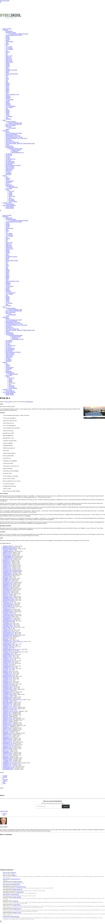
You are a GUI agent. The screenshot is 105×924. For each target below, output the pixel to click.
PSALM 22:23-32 (7, 569)
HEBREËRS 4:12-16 (8, 738)
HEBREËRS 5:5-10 (7, 584)
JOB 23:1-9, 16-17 (7, 735)
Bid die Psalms (9, 31)
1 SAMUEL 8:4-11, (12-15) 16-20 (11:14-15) (13, 641)
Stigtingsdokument (10, 186)
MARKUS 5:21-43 (7, 657)
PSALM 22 (5, 595)
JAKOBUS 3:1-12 (7, 713)
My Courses (11, 199)
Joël (7, 76)
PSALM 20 (5, 648)
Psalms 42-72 (9, 58)
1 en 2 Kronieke (9, 49)
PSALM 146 (6, 751)
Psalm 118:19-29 (15, 894)
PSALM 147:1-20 (7, 555)
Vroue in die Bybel (10, 168)
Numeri (7, 40)
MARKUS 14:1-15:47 (8, 593)
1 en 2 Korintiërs (9, 99)
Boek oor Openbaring (11, 125)
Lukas (7, 93)
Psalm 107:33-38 (17, 908)
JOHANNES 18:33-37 (8, 769)
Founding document (13, 187)
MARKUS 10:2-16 (7, 729)
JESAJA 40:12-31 (7, 553)
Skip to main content (4, 0)
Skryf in (7, 179)
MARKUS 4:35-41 (7, 655)
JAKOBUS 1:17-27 (7, 706)
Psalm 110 (15, 901)
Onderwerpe (5, 130)
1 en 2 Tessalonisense (10, 106)
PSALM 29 (5, 639)
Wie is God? (8, 126)
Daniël (7, 72)
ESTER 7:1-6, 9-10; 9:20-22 (9, 725)
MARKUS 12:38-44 (7, 759)
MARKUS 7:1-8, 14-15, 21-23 (10, 707)
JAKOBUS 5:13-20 (7, 724)
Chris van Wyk (8, 401)
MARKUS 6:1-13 (7, 662)
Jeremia (7, 68)
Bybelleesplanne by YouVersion (13, 135)
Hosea (7, 75)
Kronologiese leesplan (11, 32)
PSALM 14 (5, 680)
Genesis (7, 36)
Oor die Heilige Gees (10, 159)
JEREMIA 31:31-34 (7, 586)
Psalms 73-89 (9, 59)
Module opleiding (10, 208)
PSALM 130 (6, 659)
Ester (7, 53)
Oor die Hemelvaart (10, 162)
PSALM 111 (6, 695)
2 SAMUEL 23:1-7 (7, 765)
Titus (7, 108)
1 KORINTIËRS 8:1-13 (8, 551)
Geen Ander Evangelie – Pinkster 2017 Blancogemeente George (20, 143)
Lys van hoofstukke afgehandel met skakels (18, 33)
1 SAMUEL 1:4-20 (7, 760)
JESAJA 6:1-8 (6, 637)
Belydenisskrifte (12, 128)
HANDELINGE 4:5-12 (8, 611)
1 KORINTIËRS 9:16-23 (8, 556)
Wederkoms (8, 174)
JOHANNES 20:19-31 (8, 604)
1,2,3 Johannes (9, 116)
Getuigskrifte (9, 182)
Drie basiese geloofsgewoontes (15, 148)
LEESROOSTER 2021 (8, 546)
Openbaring (8, 119)
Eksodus (8, 37)
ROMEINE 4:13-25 (7, 571)
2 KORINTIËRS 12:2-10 (8, 666)
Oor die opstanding (10, 161)
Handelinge (8, 97)
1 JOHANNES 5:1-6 (7, 623)
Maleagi (7, 89)
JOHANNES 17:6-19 (8, 626)
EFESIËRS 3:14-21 (7, 677)
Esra (7, 50)
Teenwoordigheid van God (17, 152)
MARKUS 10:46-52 (7, 748)
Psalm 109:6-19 (16, 904)
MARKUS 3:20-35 (7, 645)
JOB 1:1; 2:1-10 (6, 730)
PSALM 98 (5, 622)
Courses (7, 189)
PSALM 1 (5, 628)
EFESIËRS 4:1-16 (7, 682)
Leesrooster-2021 (29, 401)
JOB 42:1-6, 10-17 (7, 746)
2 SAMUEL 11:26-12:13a (9, 684)
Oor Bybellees (9, 155)
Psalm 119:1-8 (20, 892)
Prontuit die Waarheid (11, 121)
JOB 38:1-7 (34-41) (7, 740)
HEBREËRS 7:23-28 (8, 747)
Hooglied (8, 66)
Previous (5, 813)
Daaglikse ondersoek (16, 150)
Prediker (8, 64)
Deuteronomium (9, 41)
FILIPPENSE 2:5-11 (7, 590)
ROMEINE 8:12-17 (7, 640)
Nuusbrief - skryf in (7, 202)
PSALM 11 (5, 550)
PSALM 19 (5, 577)
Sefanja (7, 85)
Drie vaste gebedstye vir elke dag (13, 165)
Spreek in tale (9, 170)
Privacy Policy (9, 188)
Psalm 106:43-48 (15, 916)
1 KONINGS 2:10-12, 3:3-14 (9, 694)
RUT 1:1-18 (5, 749)
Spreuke (7, 63)
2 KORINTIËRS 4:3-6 (8, 557)
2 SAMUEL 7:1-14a (7, 673)
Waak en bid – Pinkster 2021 (12, 142)
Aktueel (7, 144)
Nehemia (8, 51)
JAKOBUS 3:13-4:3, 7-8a (9, 719)
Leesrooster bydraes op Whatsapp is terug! (12, 570)
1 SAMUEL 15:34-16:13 (8, 646)
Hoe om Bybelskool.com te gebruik (14, 35)
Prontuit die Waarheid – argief (15, 122)
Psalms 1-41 (8, 57)
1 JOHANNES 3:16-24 (8, 614)
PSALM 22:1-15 (6, 737)
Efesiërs (7, 102)
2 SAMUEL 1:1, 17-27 (8, 658)
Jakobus (7, 112)
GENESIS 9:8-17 (7, 562)
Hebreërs (8, 111)
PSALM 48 (5, 664)
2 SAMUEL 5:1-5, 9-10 (8, 663)
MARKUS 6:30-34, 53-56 (9, 676)
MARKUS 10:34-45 (7, 739)
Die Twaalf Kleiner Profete (12, 73)
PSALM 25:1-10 (6, 564)
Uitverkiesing (9, 173)
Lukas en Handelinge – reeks (12, 94)
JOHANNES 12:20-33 (8, 588)
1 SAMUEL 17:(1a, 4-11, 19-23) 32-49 (12, 651)
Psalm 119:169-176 (15, 879)
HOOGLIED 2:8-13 (7, 703)
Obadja (7, 79)
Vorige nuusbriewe (10, 204)
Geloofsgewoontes (10, 147)
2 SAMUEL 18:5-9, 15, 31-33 (10, 689)
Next (4, 815)
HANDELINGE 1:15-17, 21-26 (10, 627)
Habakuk (8, 84)
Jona (7, 80)
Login (10, 197)
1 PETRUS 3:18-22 (7, 565)
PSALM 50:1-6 (6, 560)
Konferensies (9, 184)
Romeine (8, 98)
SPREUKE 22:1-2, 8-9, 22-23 (10, 708)
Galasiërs (8, 100)
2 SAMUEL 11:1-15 (7, 679)
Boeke (4, 120)
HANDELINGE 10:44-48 (9, 620)
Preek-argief (8, 139)
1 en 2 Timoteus (9, 107)
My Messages (12, 200)
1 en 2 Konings (9, 48)
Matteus (7, 90)
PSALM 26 (5, 731)
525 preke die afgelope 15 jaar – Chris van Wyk (16, 138)
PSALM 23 (5, 613)
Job (6, 54)
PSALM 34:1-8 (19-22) (8, 744)
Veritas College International (9, 205)
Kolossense (8, 104)
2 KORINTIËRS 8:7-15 (8, 660)
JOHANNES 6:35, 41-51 (8, 691)
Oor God (8, 156)
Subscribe (8, 178)
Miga (7, 81)
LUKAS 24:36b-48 (7, 605)
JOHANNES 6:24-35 (8, 686)
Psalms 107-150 (9, 62)
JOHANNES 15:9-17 (8, 624)
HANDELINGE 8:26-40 (8, 615)
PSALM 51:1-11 (6, 587)
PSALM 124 (6, 726)
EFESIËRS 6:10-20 (7, 698)
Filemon (7, 110)
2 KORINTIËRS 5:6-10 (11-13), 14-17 (12, 649)
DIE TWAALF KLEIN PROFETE (14, 124)
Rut (6, 45)
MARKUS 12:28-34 (7, 753)
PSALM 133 (6, 601)
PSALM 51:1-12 (6, 685)
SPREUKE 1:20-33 (7, 715)
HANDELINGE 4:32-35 (8, 600)
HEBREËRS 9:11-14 (8, 752)
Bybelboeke (5, 30)
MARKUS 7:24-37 (7, 712)
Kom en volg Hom (7, 28)
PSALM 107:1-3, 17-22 (8, 582)
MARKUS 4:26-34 (7, 650)
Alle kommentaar (10, 180)
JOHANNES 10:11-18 (8, 610)
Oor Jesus (8, 157)
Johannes (8, 95)
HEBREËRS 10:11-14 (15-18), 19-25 (11, 762)
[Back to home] (7, 4)
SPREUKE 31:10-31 (7, 720)
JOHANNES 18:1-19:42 (8, 599)
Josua (7, 42)
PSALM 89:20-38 (7, 675)
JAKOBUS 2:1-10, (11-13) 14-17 (10, 711)
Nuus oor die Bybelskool (11, 134)
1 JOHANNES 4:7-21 (8, 618)
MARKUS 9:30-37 (7, 722)
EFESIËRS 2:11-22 (7, 672)
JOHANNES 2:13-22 (8, 578)
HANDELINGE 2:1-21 (8, 633)
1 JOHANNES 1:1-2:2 (8, 602)
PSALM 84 (5, 700)
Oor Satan (8, 171)
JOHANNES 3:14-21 (8, 583)
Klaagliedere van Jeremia (11, 70)
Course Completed (13, 201)
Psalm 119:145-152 (15, 884)
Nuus (7, 177)
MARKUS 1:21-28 (7, 547)
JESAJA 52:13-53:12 (7, 596)
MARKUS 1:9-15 (7, 566)
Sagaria (7, 88)
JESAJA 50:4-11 (6, 591)
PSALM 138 (6, 642)
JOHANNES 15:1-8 (7, 619)
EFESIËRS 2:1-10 (7, 579)
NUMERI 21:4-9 (7, 581)
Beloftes (7, 131)
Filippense (8, 103)
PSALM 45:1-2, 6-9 (7, 704)
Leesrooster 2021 (10, 140)
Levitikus (8, 39)
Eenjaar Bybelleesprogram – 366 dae (14, 137)
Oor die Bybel (9, 153)
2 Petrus (7, 115)
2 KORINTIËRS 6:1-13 (8, 654)
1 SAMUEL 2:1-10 (7, 761)
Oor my (7, 183)
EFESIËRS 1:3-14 (7, 667)
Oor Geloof (8, 160)
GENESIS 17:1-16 (7, 568)
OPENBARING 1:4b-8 (8, 768)
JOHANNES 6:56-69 (8, 702)
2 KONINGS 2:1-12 (7, 559)
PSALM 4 (5, 608)
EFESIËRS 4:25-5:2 (7, 688)
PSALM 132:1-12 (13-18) (9, 766)
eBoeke (7, 129)
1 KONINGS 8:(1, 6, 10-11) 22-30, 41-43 (12, 699)
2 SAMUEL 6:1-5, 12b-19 (9, 668)
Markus (7, 91)
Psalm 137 (13, 872)
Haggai (7, 86)
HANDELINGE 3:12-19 (8, 606)
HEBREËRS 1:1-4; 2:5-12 (9, 733)
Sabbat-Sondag (9, 169)
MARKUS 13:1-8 (7, 764)
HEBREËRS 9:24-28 (8, 757)
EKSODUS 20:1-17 (7, 575)
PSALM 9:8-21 (6, 653)
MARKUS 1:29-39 (7, 552)
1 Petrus (7, 113)
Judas (7, 117)
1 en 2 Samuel (9, 46)
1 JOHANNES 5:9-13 (8, 630)
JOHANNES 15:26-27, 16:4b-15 (10, 635)
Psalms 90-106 (9, 60)
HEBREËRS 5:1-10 (7, 743)
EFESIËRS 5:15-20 (7, 693)
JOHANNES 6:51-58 (8, 697)
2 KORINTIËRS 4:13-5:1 (9, 644)
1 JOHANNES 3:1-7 (7, 609)
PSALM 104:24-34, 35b (8, 632)
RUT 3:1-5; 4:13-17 (7, 755)
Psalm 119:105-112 (17, 889)
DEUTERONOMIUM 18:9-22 (10, 548)
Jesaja (7, 67)
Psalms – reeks (9, 55)
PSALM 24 (5, 670)
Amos (7, 77)
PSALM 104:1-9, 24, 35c (8, 742)
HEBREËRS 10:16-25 (8, 597)
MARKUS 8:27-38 (7, 717)
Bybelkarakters (9, 164)
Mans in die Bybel (10, 166)
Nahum (7, 82)
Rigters (7, 44)
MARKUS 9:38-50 (7, 728)
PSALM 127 (6, 756)
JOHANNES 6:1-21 (7, 681)
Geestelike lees (14, 151)
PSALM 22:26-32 (7, 617)
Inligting (5, 175)
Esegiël (7, 71)
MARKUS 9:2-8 (6, 561)
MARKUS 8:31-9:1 (7, 573)
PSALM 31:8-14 (6, 592)
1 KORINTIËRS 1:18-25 (8, 574)
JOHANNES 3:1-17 (7, 636)
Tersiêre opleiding (10, 206)
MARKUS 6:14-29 (7, 671)
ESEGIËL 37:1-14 (7, 631)
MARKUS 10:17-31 (7, 734)
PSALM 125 (6, 710)
